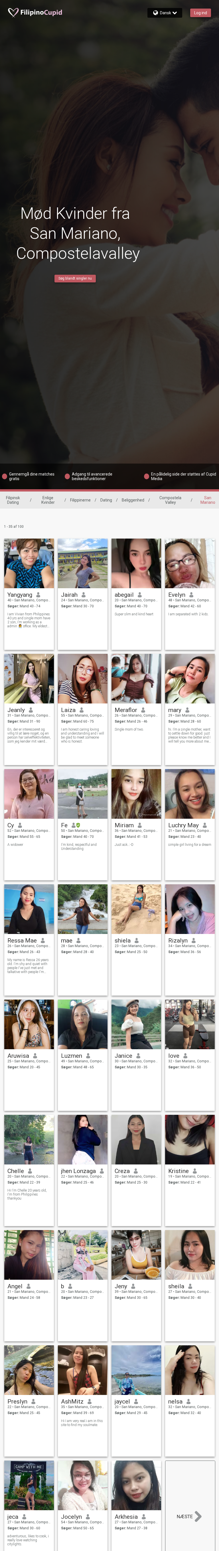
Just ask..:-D (124, 845)
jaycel (122, 1401)
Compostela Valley (170, 500)
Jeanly (16, 710)
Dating (106, 500)
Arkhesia (126, 1516)
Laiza (68, 710)
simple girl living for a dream (189, 845)
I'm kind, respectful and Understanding (79, 847)
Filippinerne (80, 500)
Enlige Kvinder (48, 500)
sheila (176, 1286)
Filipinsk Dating (13, 500)
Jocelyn (71, 1516)
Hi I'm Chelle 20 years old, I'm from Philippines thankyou (27, 1194)
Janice (123, 1055)
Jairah (69, 594)
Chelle (15, 1171)
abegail (124, 594)
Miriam (124, 825)
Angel (15, 1286)
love (173, 1055)
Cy (10, 825)
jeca (12, 1516)
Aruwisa (18, 1055)
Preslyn (17, 1401)
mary (174, 710)
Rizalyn (178, 940)
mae (66, 940)
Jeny (121, 1286)
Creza (122, 1171)
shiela (123, 940)
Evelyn (176, 594)
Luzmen (71, 1055)
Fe (64, 825)
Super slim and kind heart (134, 614)
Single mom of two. (129, 729)
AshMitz (72, 1401)
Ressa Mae (22, 940)
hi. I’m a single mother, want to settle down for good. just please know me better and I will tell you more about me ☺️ (189, 735)
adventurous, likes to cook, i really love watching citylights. (28, 1540)
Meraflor (126, 710)
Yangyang (19, 594)
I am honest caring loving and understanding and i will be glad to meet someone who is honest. (82, 735)
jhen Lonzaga (78, 1171)
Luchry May (183, 825)
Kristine (178, 1171)
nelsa (175, 1401)
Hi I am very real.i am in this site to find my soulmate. (82, 1423)
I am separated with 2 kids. (188, 614)
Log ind (200, 13)
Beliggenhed (133, 500)
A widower (15, 845)
